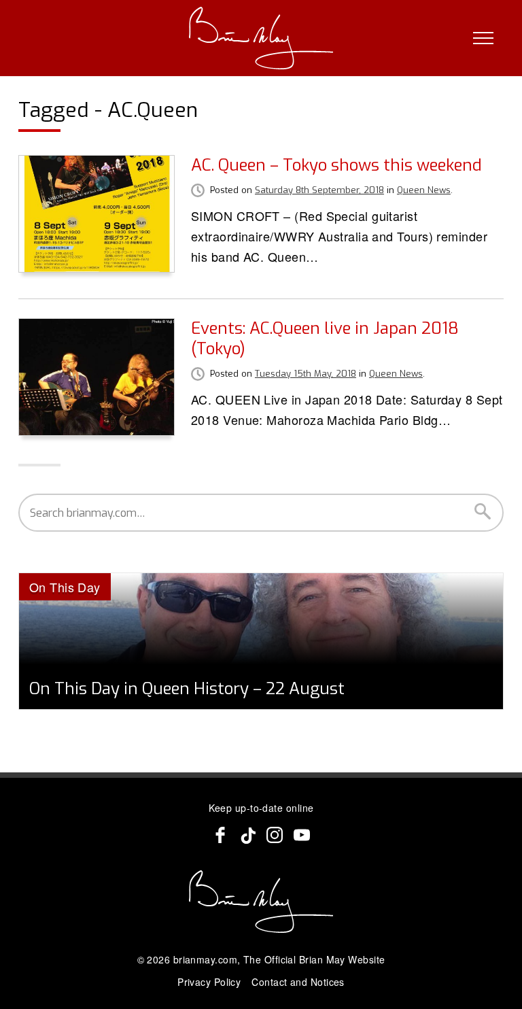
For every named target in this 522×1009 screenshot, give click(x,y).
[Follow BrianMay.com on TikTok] (247, 835)
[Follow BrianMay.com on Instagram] (274, 835)
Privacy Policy (209, 982)
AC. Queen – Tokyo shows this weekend (336, 165)
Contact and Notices (298, 982)
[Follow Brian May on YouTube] (301, 835)
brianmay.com (205, 959)
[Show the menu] (483, 38)
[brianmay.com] (261, 38)
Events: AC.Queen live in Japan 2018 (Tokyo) (325, 339)
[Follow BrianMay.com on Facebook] (220, 835)
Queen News (424, 190)
